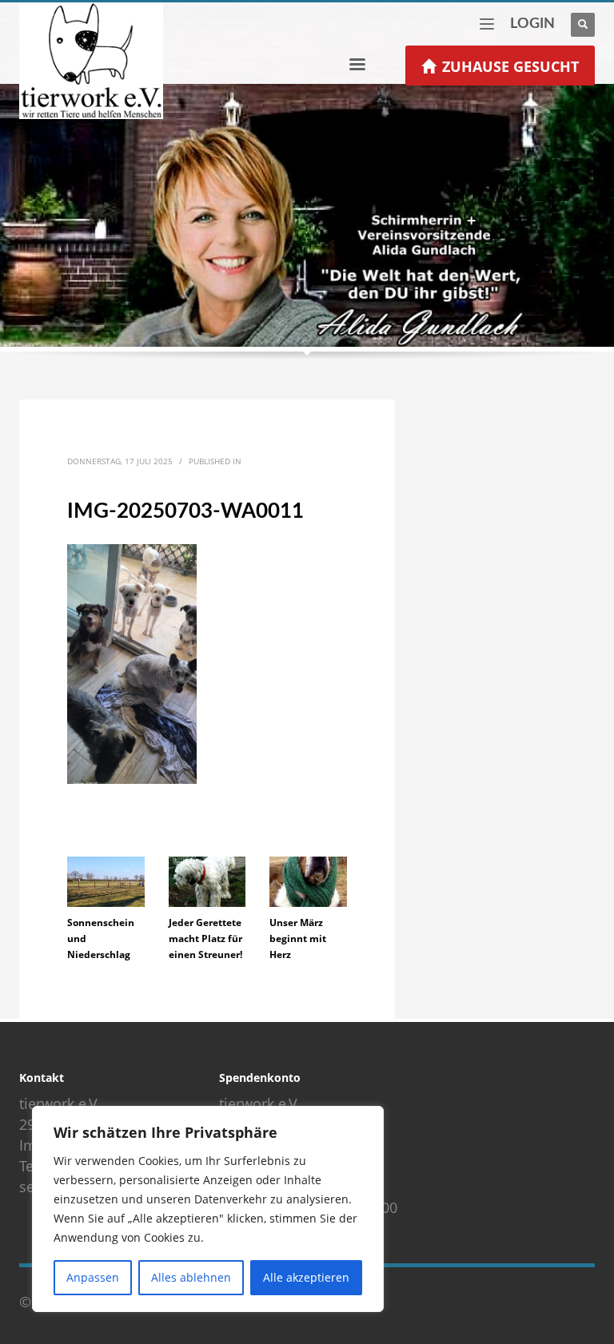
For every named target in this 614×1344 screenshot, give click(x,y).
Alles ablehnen (191, 1277)
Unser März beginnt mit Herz (297, 938)
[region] (208, 1209)
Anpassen (92, 1277)
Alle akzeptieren (306, 1277)
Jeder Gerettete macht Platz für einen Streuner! (205, 938)
